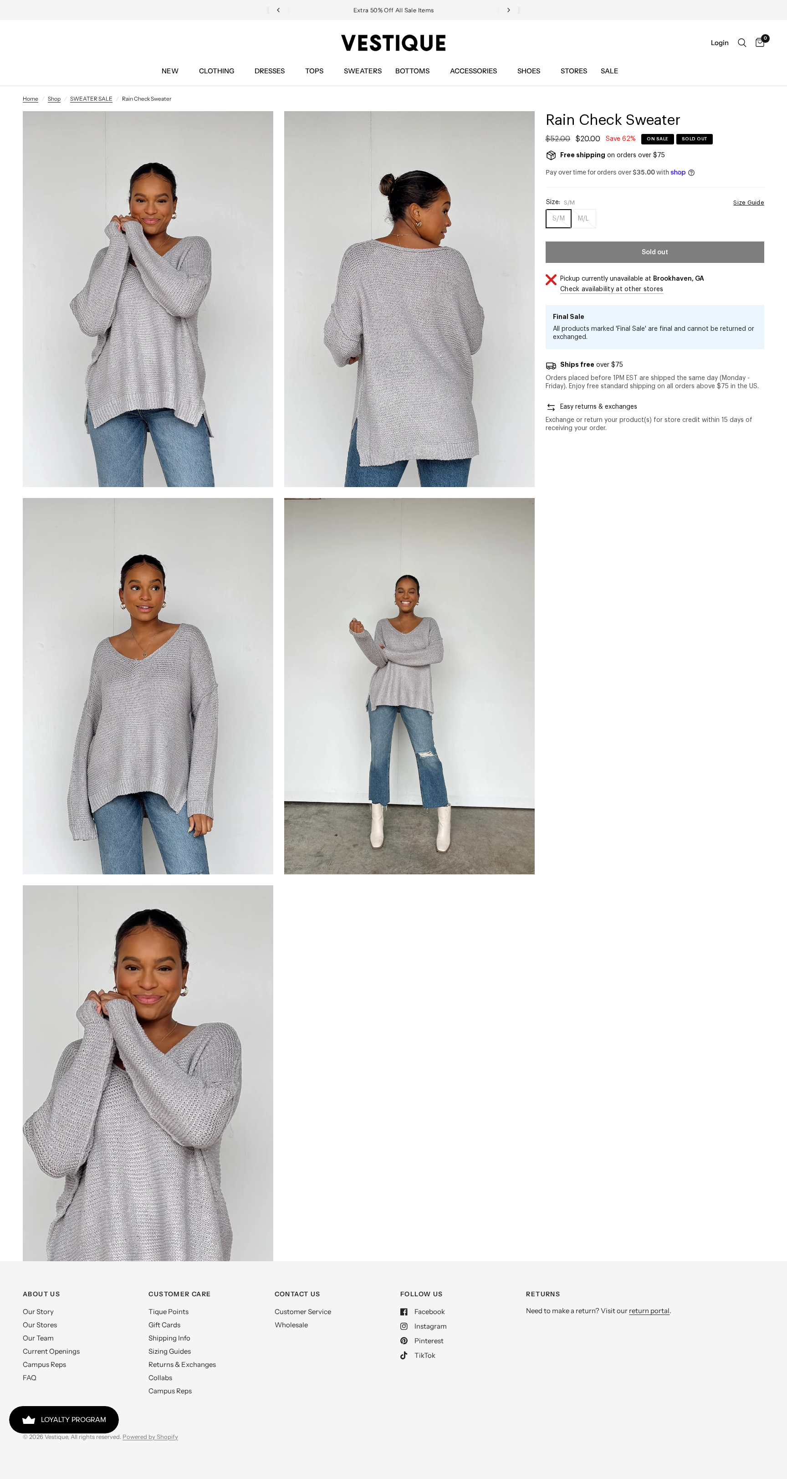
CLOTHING (216, 71)
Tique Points (168, 1311)
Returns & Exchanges (182, 1364)
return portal (649, 1310)
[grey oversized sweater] (254, 130)
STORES (574, 71)
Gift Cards (164, 1324)
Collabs (160, 1377)
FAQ (29, 1377)
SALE (609, 71)
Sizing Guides (169, 1351)
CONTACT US (298, 1294)
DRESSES (270, 71)
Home (30, 98)
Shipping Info (169, 1338)
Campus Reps (44, 1364)
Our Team (38, 1338)
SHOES (528, 71)
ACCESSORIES (473, 71)
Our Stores (40, 1324)
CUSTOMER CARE (179, 1294)
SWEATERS (363, 71)
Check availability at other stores (612, 289)
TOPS (314, 71)
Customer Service (303, 1311)
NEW (170, 71)
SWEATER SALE (91, 98)
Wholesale (291, 1324)
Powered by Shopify (150, 1436)
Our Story (38, 1311)
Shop (54, 98)
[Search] (742, 43)
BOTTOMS (412, 71)
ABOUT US (41, 1294)
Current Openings (51, 1351)
